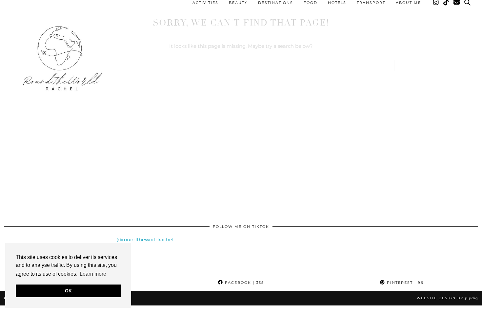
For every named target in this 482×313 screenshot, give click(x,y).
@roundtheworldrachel (145, 239)
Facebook (243, 282)
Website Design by (447, 298)
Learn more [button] (93, 274)
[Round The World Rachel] (60, 61)
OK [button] (68, 290)
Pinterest (404, 282)
